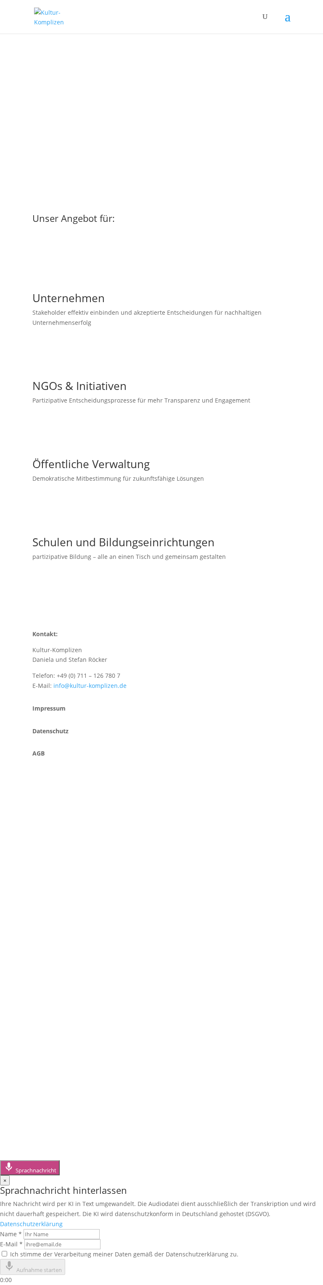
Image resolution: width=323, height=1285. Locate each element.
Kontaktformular (74, 859)
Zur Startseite (68, 126)
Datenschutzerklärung (31, 1224)
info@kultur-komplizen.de (90, 686)
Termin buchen (71, 873)
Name (11, 1234)
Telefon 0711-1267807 (83, 845)
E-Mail (11, 1244)
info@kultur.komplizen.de (92, 953)
